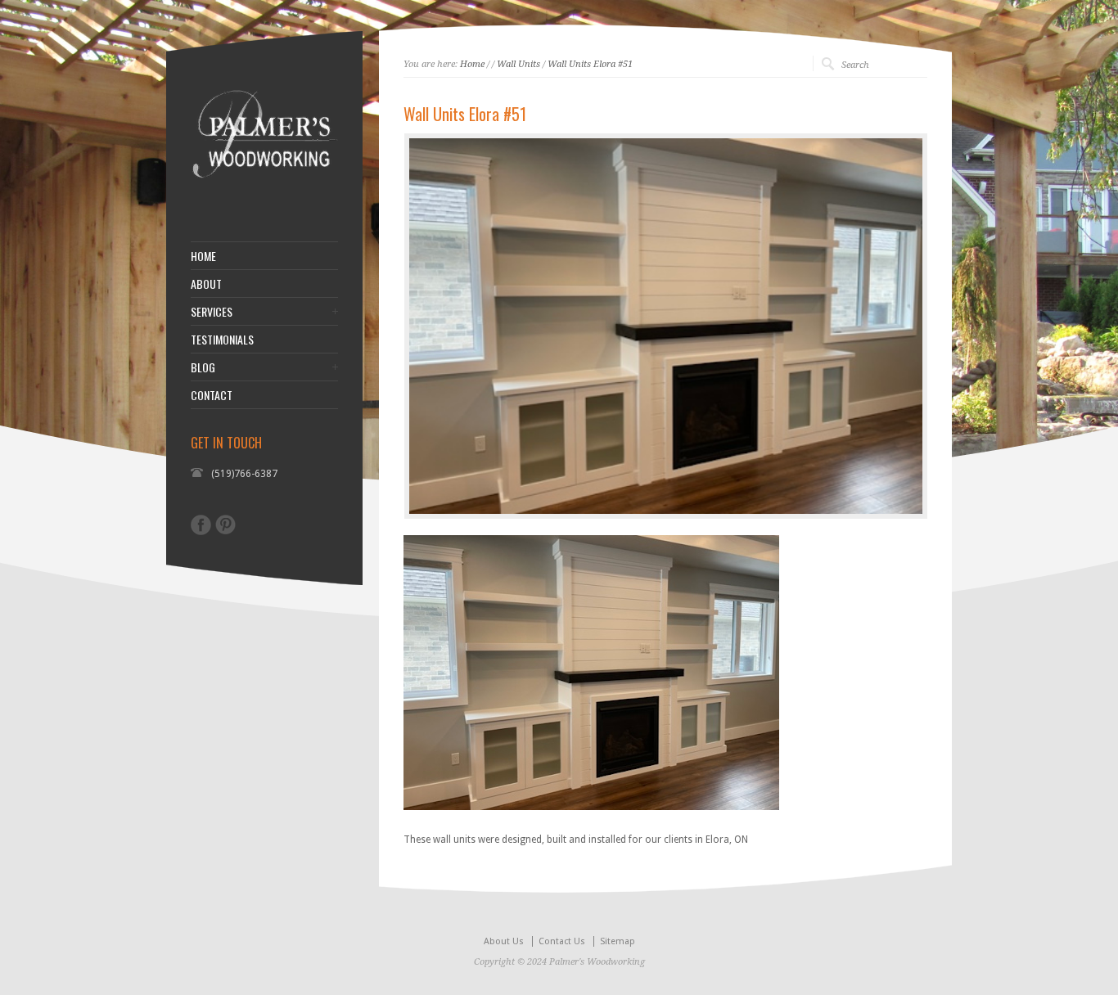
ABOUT (206, 284)
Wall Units (518, 64)
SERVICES (211, 311)
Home (472, 64)
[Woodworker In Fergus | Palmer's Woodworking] (264, 200)
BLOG (203, 367)
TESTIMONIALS (222, 339)
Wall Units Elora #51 (590, 64)
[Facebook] (201, 525)
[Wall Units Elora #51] (665, 326)
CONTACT (211, 395)
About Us (504, 941)
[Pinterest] (225, 524)
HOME (203, 256)
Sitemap (617, 941)
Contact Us (562, 941)
